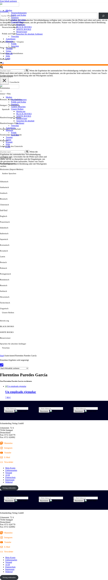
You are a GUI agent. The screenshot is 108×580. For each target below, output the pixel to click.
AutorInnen (10, 39)
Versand (8, 473)
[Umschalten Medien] (46, 97)
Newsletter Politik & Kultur (15, 406)
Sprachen (15, 46)
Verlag (8, 51)
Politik (13, 44)
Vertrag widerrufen (9, 488)
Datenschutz (10, 477)
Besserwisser (21, 32)
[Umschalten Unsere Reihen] (46, 109)
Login (7, 58)
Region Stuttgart (80, 406)
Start (2, 356)
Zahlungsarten (11, 470)
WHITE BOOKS (23, 29)
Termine (9, 48)
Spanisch (15, 17)
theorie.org (20, 24)
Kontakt (9, 53)
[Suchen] (1, 68)
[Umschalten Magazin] (46, 130)
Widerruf (9, 482)
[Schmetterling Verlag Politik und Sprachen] (54, 4)
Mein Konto (10, 468)
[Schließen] (4, 81)
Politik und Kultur (18, 15)
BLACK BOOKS (24, 27)
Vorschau (15, 36)
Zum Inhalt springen (8, 1)
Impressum (9, 480)
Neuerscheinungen (19, 13)
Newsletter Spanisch (47, 406)
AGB (7, 475)
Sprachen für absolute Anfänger (29, 34)
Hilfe (8, 56)
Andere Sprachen (18, 20)
